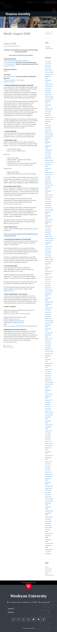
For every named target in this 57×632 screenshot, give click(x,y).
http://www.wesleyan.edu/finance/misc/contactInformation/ (20, 326)
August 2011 (48, 461)
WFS (6, 71)
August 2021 (48, 174)
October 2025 (49, 84)
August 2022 (48, 150)
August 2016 (48, 308)
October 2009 (49, 511)
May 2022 (48, 154)
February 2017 (49, 290)
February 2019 (49, 238)
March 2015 (48, 349)
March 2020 (48, 207)
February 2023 (49, 134)
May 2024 (48, 113)
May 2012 (48, 437)
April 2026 (48, 68)
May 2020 (48, 203)
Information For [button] (50, 2)
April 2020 (48, 205)
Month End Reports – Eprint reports (15, 80)
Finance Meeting (9, 62)
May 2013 (48, 406)
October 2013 (49, 394)
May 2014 (48, 375)
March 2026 (48, 70)
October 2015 (49, 332)
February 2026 (49, 72)
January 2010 (49, 501)
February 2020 (49, 210)
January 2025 (49, 99)
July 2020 (48, 199)
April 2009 (48, 525)
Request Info (29, 2)
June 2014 (48, 373)
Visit (35, 2)
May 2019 (48, 232)
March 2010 (48, 497)
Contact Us (11, 608)
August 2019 (48, 225)
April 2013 (48, 408)
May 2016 (48, 314)
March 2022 (48, 158)
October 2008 (49, 543)
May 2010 (48, 492)
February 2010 (49, 499)
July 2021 (47, 176)
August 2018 (48, 246)
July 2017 (47, 279)
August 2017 (48, 277)
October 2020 (49, 195)
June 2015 (48, 343)
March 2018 (48, 257)
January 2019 (49, 240)
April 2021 (48, 181)
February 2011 (49, 474)
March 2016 (48, 318)
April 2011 (48, 470)
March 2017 (48, 288)
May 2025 (48, 90)
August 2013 (48, 400)
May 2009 (48, 523)
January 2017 (49, 292)
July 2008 (48, 551)
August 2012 (48, 431)
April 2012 (48, 439)
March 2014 (48, 380)
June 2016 (48, 312)
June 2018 (48, 251)
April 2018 (48, 255)
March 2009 (48, 527)
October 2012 (49, 425)
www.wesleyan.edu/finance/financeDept (21, 55)
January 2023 (49, 136)
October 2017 (49, 271)
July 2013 (47, 402)
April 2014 (48, 378)
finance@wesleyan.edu (19, 317)
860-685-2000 (45, 602)
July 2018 (47, 248)
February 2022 (49, 160)
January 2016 (49, 322)
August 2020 (48, 197)
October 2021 (49, 172)
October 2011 (49, 455)
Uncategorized (8, 345)
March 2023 (48, 132)
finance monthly (18, 14)
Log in (47, 567)
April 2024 (48, 115)
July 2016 (47, 310)
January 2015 (49, 353)
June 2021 (48, 178)
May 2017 (48, 283)
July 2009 (48, 519)
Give (43, 2)
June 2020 (48, 201)
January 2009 (49, 533)
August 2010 (48, 488)
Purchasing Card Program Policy (13, 204)
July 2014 (47, 371)
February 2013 (49, 413)
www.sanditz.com (14, 145)
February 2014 (49, 382)
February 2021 (49, 185)
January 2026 (49, 74)
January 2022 (49, 162)
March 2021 (48, 183)
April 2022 (48, 156)
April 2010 (48, 494)
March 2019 (48, 236)
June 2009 (48, 521)
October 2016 (49, 302)
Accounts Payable (10, 76)
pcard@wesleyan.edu (13, 223)
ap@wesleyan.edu (9, 290)
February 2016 (49, 320)
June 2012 (48, 435)
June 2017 (48, 281)
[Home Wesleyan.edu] (28, 587)
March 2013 (48, 410)
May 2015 (48, 345)
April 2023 (48, 129)
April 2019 (48, 234)
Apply (39, 2)
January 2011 (48, 476)
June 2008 (48, 553)
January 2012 (49, 445)
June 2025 (48, 88)
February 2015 (49, 351)
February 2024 (49, 117)
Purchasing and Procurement (30, 179)
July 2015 (47, 341)
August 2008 (10, 43)
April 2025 (48, 92)
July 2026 (48, 61)
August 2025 (48, 86)
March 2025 (48, 95)
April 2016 (48, 316)
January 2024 (49, 119)
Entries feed (48, 569)
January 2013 (49, 415)
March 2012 (48, 441)
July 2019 (47, 228)
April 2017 (48, 285)
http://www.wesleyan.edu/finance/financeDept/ (17, 313)
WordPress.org (49, 575)
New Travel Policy (10, 66)
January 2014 (49, 384)
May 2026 (48, 66)
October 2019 (49, 219)
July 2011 (47, 463)
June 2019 (48, 230)
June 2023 (48, 125)
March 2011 (48, 472)
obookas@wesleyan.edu (17, 322)
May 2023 (48, 127)
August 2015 (48, 338)
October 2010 (49, 486)
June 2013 (48, 404)
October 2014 (49, 363)
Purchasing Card (9, 64)
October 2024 (49, 109)
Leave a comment (9, 347)
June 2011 (48, 465)
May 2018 (48, 253)
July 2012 (47, 433)
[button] (54, 9)
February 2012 (49, 443)
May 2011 (47, 468)
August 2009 (48, 517)
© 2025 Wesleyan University (28, 628)
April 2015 (48, 347)
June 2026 (48, 63)
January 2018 (49, 261)
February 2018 (49, 259)
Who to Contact (9, 82)
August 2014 (48, 369)
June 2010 (48, 490)
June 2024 (48, 111)
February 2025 (49, 97)
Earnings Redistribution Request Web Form (17, 60)
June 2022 (48, 152)
